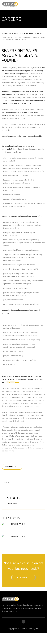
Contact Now (21, 577)
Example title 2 (18, 536)
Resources (12, 504)
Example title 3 (18, 524)
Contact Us (10, 467)
